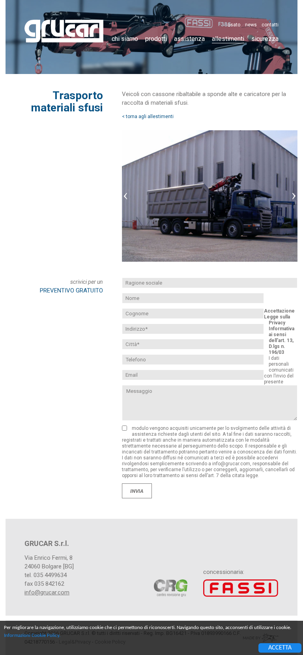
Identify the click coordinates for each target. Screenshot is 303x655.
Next (293, 196)
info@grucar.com (46, 592)
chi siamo (125, 39)
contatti (270, 25)
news (251, 25)
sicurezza (265, 39)
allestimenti (228, 39)
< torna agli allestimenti (148, 116)
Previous (126, 196)
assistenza (189, 39)
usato (234, 25)
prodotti (156, 39)
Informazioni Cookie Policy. (32, 635)
